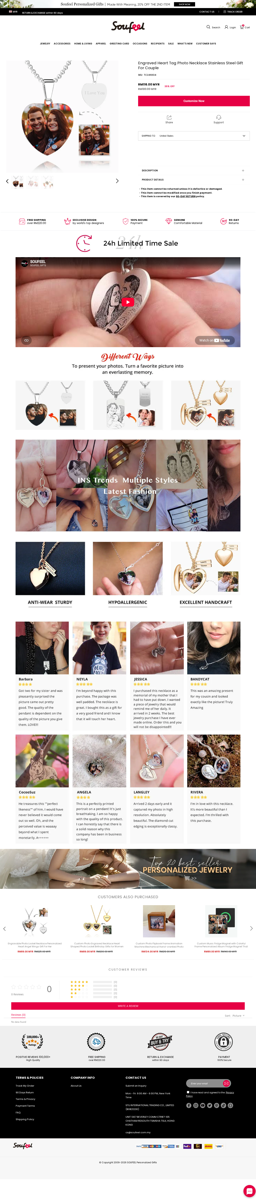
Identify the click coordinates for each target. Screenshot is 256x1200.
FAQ (18, 1112)
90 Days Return (25, 1092)
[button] (213, 27)
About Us (76, 1086)
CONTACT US (206, 11)
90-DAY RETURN (186, 196)
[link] (45, 43)
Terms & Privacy (25, 1099)
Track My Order (25, 1086)
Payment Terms (25, 1106)
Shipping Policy (25, 1119)
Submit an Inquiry (136, 1086)
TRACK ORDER (235, 11)
